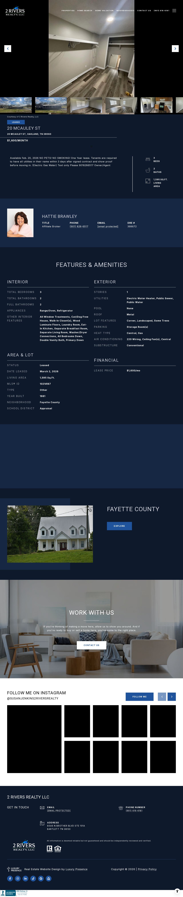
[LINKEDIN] (25, 878)
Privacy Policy (147, 869)
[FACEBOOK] (10, 878)
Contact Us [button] (92, 645)
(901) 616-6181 (134, 810)
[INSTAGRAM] (18, 878)
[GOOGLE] (41, 878)
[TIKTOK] (33, 878)
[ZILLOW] (48, 878)
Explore (119, 526)
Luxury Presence (76, 869)
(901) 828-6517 (79, 226)
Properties (68, 11)
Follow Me (140, 696)
